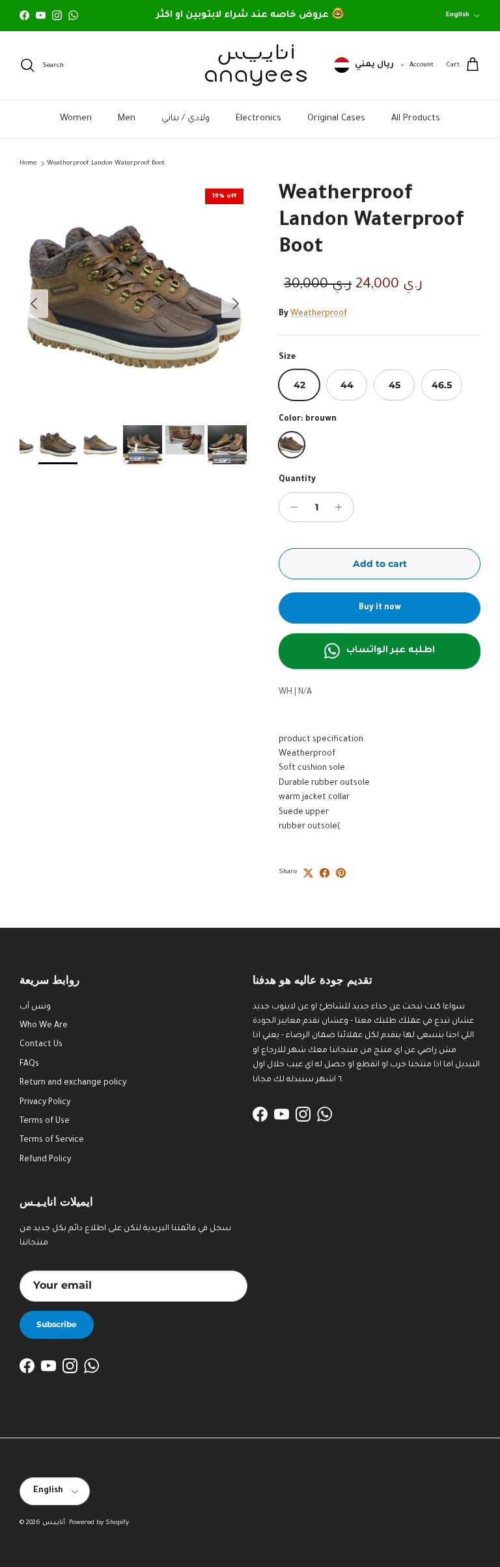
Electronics (258, 119)
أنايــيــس (53, 1523)
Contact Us (41, 1044)
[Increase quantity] (342, 507)
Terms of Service (52, 1140)
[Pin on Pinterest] (341, 873)
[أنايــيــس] (250, 65)
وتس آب (35, 1007)
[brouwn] (292, 445)
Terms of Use (45, 1121)
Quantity (297, 479)
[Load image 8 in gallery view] (135, 297)
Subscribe (56, 1324)
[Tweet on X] (308, 873)
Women (76, 119)
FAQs (29, 1064)
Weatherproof (318, 314)
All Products (415, 119)
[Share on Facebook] (324, 873)
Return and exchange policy (73, 1083)
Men (126, 119)
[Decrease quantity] (290, 507)
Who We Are (44, 1026)
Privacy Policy (45, 1102)
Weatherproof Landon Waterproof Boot (106, 163)
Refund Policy (45, 1160)
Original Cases (336, 119)
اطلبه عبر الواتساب (390, 651)
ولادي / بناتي (185, 119)
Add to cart (380, 564)
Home (28, 163)
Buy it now (380, 607)
